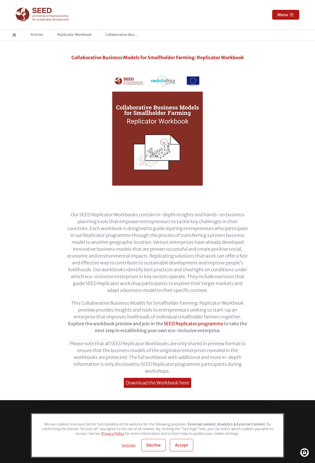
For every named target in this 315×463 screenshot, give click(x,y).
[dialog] (158, 435)
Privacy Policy (112, 433)
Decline (153, 445)
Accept (181, 445)
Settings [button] (129, 445)
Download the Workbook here (157, 383)
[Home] (43, 15)
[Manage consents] (304, 452)
